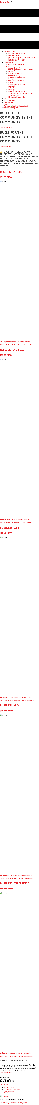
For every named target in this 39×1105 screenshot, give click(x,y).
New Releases (9, 1091)
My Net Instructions (10, 1093)
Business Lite (9, 527)
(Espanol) (25, 1103)
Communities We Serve (12, 1089)
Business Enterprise (14, 883)
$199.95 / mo (6, 710)
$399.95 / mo (6, 888)
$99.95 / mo (6, 532)
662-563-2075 (4, 1084)
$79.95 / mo (6, 355)
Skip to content (5, 2)
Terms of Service (16, 1103)
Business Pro (9, 705)
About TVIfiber (9, 1087)
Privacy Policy (4, 1103)
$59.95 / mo (6, 177)
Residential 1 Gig (12, 349)
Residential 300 (11, 172)
